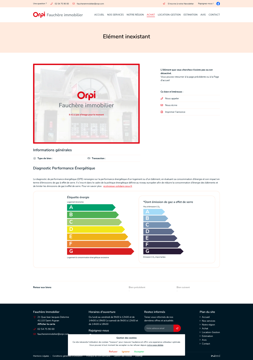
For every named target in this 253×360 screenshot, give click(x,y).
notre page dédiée (155, 345)
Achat (151, 15)
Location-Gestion (169, 15)
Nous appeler (172, 98)
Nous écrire (171, 105)
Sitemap (138, 356)
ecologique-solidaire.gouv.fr (117, 186)
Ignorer (126, 351)
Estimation (191, 15)
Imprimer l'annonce (175, 112)
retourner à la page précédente (190, 77)
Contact (214, 15)
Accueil (99, 15)
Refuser (113, 351)
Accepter (139, 351)
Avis (203, 15)
